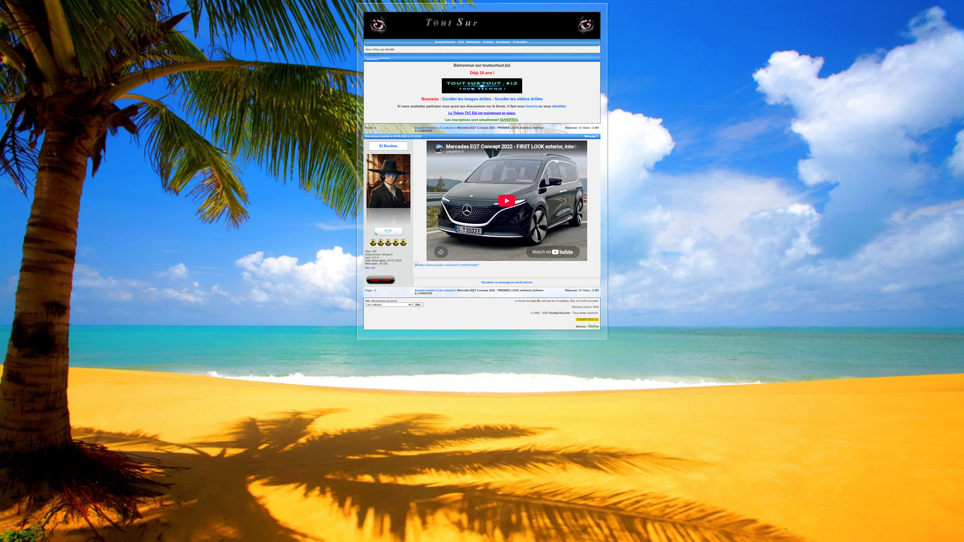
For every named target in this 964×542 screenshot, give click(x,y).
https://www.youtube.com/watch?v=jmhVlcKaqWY (449, 264)
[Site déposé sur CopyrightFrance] (587, 319)
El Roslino (388, 146)
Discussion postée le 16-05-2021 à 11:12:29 (393, 136)
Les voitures (446, 127)
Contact (488, 41)
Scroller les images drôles (466, 99)
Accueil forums (445, 41)
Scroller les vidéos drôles (519, 99)
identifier (559, 106)
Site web (370, 267)
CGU (461, 41)
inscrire (531, 106)
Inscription (503, 41)
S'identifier (520, 41)
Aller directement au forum (381, 300)
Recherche (473, 41)
